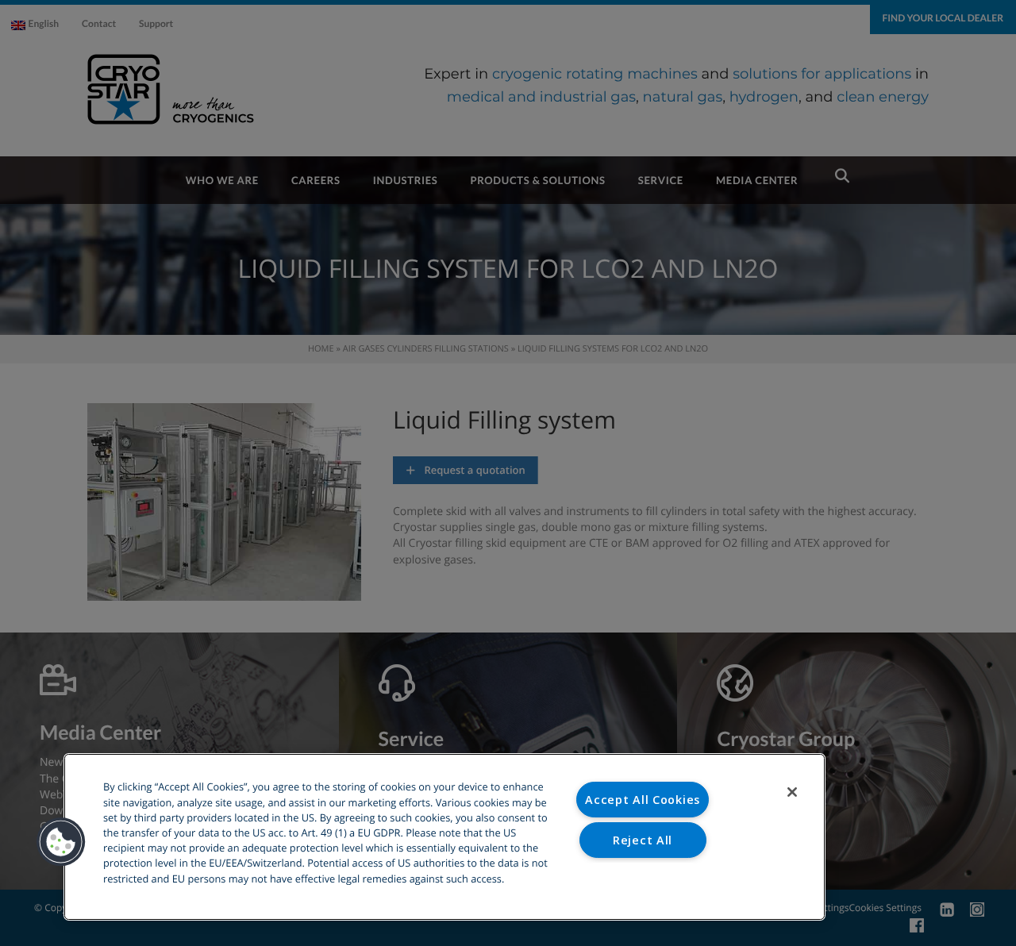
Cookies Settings (643, 879)
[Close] (792, 792)
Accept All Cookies (642, 799)
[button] (61, 842)
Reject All (642, 840)
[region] (445, 837)
